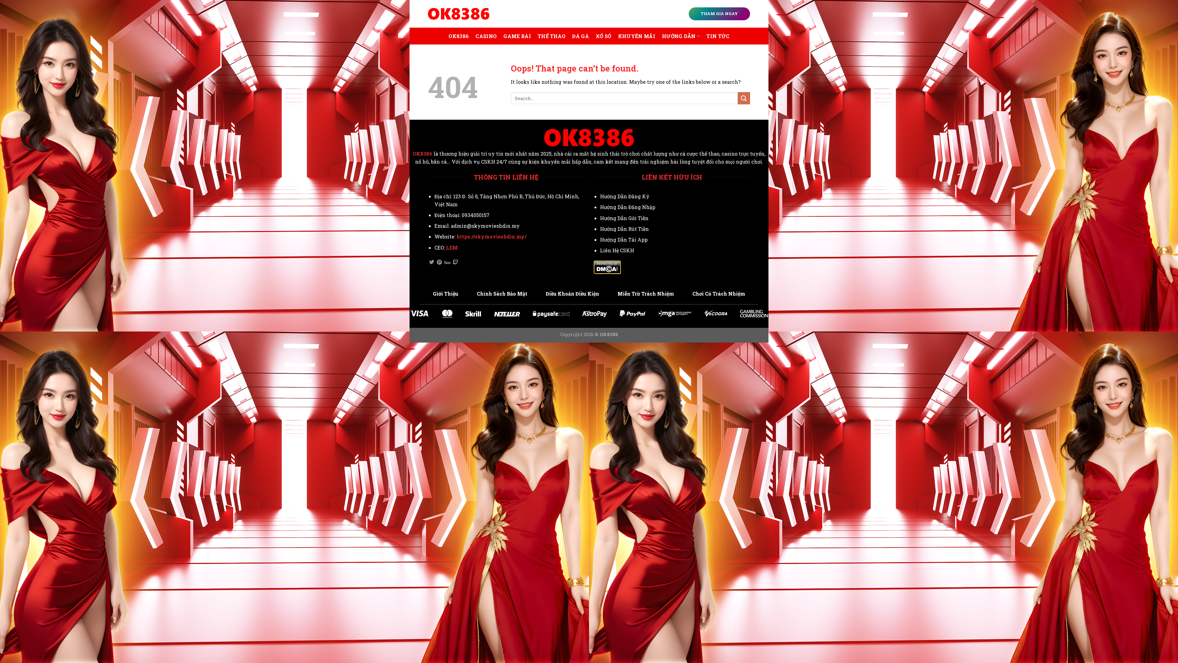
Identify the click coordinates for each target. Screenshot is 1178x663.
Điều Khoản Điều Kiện (572, 293)
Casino (486, 36)
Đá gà (580, 36)
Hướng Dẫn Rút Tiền (624, 229)
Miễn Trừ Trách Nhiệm (646, 293)
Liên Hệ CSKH (617, 250)
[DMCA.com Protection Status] (607, 267)
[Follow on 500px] (447, 262)
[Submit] (744, 98)
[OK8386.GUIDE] (458, 14)
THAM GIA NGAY (719, 13)
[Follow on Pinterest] (439, 262)
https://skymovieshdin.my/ (491, 236)
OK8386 (458, 36)
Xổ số (603, 36)
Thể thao (552, 36)
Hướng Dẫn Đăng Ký (624, 196)
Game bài (517, 36)
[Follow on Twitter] (431, 262)
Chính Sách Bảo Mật (502, 293)
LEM (452, 247)
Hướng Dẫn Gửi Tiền (624, 218)
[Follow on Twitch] (455, 262)
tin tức (717, 36)
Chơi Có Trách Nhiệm (718, 293)
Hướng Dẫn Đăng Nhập (627, 207)
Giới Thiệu (445, 293)
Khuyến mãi (636, 36)
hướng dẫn (679, 36)
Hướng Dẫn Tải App (624, 239)
